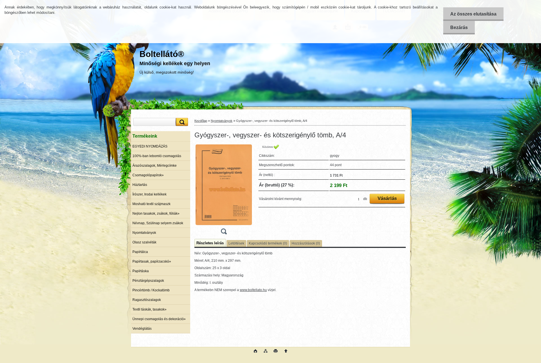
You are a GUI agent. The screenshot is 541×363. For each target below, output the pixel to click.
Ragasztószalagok (146, 300)
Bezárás (459, 27)
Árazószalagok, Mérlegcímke (154, 166)
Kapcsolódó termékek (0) (268, 243)
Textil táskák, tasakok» (149, 309)
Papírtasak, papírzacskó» (151, 261)
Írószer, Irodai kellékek (149, 194)
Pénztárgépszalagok (148, 281)
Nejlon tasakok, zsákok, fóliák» (155, 213)
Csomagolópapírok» (148, 175)
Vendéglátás (142, 329)
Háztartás (139, 185)
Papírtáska (140, 271)
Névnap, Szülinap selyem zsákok (157, 223)
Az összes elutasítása (473, 14)
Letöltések (236, 243)
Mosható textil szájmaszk (151, 204)
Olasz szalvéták (144, 242)
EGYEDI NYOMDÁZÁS (149, 146)
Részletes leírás (210, 243)
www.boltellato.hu (253, 290)
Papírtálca (140, 252)
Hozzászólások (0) (306, 243)
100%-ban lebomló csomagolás (156, 156)
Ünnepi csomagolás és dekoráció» (159, 319)
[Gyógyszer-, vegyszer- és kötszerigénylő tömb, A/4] (223, 191)
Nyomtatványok (144, 233)
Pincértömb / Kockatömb (151, 290)
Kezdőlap (200, 120)
